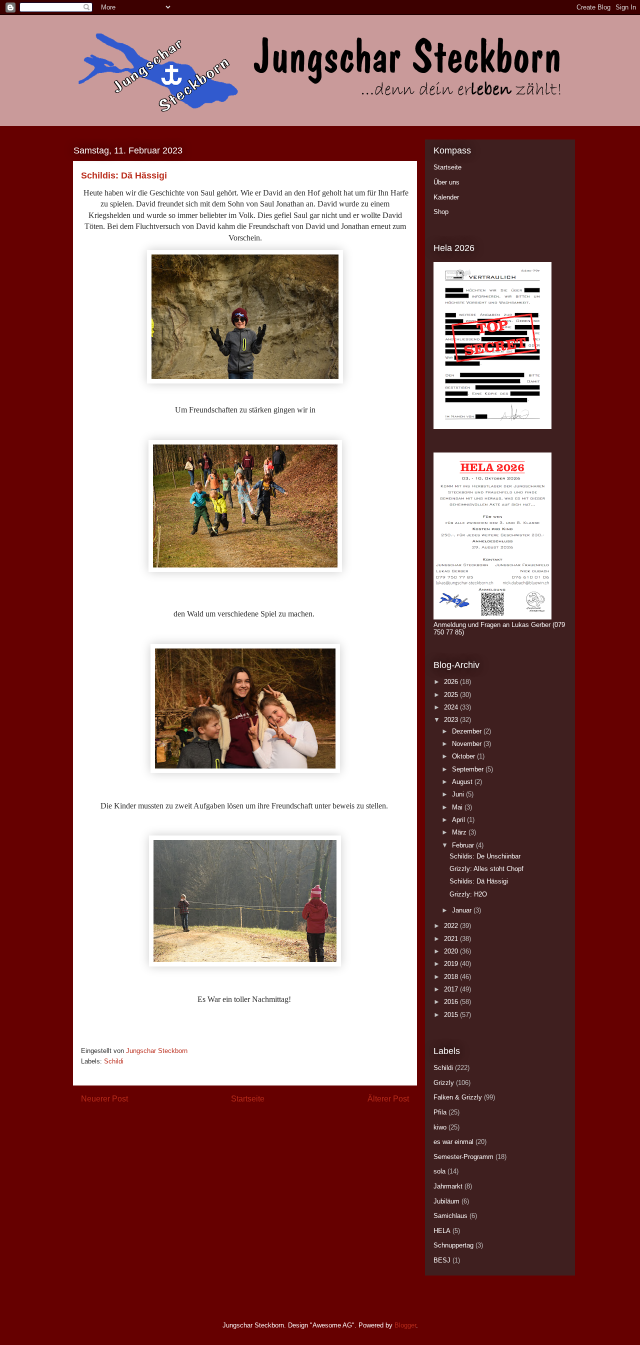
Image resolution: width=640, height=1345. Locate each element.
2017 (452, 989)
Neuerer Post (104, 1098)
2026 (452, 682)
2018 (452, 976)
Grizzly (444, 1082)
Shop (441, 212)
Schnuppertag (454, 1245)
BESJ (442, 1260)
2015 (452, 1014)
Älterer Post (388, 1098)
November (468, 744)
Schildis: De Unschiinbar (485, 856)
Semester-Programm (464, 1156)
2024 (452, 707)
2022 (452, 926)
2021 (452, 938)
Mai (458, 807)
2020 (452, 951)
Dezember (468, 731)
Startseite (247, 1098)
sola (440, 1171)
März (460, 832)
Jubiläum (447, 1201)
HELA (442, 1230)
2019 (452, 964)
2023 (452, 720)
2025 (452, 694)
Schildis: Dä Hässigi (479, 881)
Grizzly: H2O (468, 894)
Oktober (464, 756)
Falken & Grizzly (458, 1097)
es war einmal (454, 1142)
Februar (464, 845)
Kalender (446, 197)
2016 (452, 1002)
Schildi (114, 1061)
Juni (459, 794)
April (459, 820)
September (469, 769)
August (463, 782)
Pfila (440, 1112)
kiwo (440, 1127)
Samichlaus (451, 1216)
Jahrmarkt (448, 1186)
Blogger (405, 1325)
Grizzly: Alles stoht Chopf (487, 868)
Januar (463, 910)
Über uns (447, 182)
